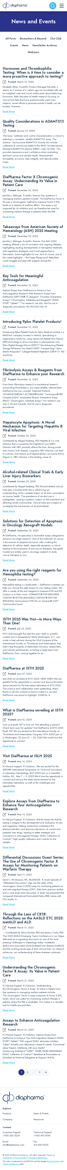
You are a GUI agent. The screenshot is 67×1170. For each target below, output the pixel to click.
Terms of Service (11, 1163)
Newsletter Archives (45, 45)
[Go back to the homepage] (15, 5)
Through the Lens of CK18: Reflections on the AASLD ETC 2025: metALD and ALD (33, 918)
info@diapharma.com (13, 1145)
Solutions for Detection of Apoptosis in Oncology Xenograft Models (33, 523)
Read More (9, 111)
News (25, 45)
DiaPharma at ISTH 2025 (23, 668)
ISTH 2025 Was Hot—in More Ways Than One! (32, 621)
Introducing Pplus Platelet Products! (32, 322)
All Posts (11, 38)
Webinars (33, 52)
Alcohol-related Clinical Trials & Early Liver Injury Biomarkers (33, 474)
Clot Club (55, 38)
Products (7, 1113)
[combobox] (52, 5)
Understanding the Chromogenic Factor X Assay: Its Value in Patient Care (31, 971)
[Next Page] (46, 1072)
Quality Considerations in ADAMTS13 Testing (33, 123)
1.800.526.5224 (11, 1135)
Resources (39, 1119)
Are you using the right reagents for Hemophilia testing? (32, 572)
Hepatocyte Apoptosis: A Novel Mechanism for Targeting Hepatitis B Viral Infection (33, 426)
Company (7, 1119)
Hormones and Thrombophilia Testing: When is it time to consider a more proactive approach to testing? (33, 73)
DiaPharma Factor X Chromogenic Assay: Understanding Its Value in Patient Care (30, 181)
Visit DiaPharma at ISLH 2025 (27, 756)
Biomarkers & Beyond (33, 38)
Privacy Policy (20, 1157)
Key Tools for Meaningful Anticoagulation (23, 278)
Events (14, 45)
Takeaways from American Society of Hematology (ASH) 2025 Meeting (33, 229)
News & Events (41, 1113)
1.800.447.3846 (42, 1135)
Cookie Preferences (38, 1157)
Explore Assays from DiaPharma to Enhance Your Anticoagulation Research (31, 805)
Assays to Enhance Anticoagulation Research (31, 1022)
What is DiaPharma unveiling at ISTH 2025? (33, 712)
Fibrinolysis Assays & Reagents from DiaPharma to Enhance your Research (33, 372)
